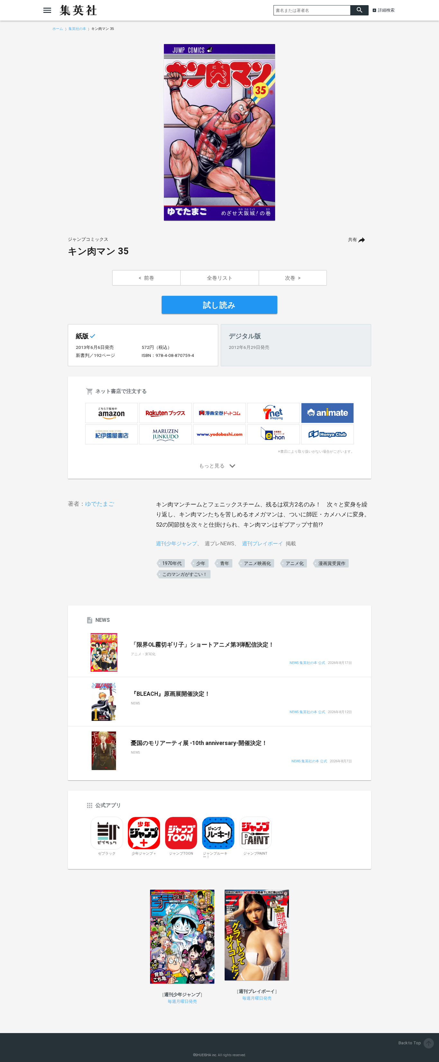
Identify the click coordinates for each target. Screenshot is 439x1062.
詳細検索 (386, 10)
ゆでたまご (99, 503)
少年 (200, 563)
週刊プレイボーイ (262, 543)
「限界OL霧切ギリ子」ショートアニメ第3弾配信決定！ (202, 644)
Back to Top (416, 1042)
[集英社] (78, 10)
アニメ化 (295, 563)
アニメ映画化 (257, 563)
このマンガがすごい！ (184, 574)
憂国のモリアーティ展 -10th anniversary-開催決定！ (199, 743)
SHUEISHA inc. (206, 1055)
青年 (224, 563)
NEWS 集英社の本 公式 (307, 663)
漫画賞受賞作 (331, 563)
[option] (219, 132)
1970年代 (172, 563)
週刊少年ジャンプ (176, 543)
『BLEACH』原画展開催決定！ (170, 694)
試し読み (219, 305)
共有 (352, 239)
